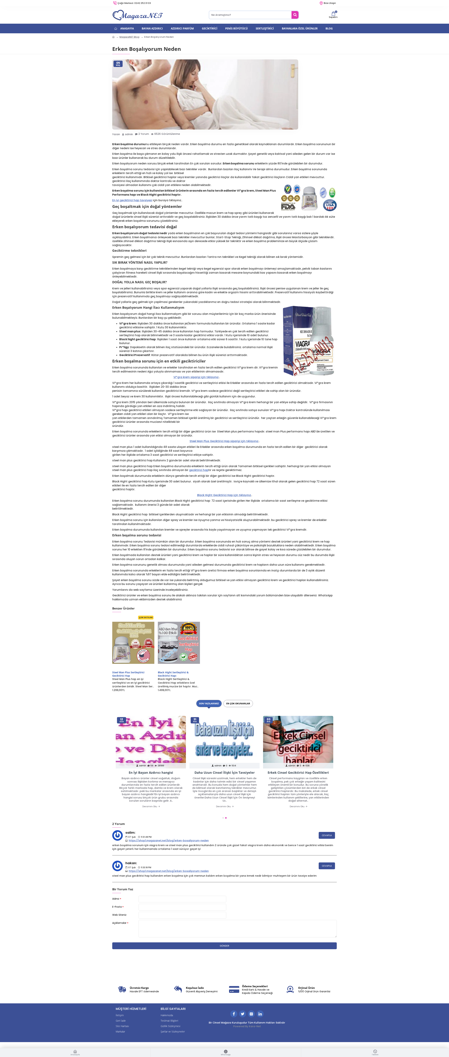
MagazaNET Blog (129, 37)
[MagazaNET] (138, 15)
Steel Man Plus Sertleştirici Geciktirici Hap (128, 674)
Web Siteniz (119, 915)
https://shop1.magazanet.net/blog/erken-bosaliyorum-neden (169, 840)
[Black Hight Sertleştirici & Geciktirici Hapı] (179, 643)
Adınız (115, 898)
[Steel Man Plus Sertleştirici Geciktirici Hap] (133, 643)
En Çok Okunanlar (238, 703)
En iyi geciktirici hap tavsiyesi (132, 200)
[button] (223, 818)
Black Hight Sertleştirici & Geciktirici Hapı (173, 674)
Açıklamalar (119, 923)
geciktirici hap (198, 470)
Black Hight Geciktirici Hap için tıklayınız (224, 495)
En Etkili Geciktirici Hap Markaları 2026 (151, 773)
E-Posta (117, 907)
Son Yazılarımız (209, 703)
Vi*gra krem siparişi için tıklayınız (196, 377)
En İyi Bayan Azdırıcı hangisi (298, 773)
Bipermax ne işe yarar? (224, 773)
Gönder (224, 945)
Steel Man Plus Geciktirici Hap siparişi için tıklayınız (224, 441)
